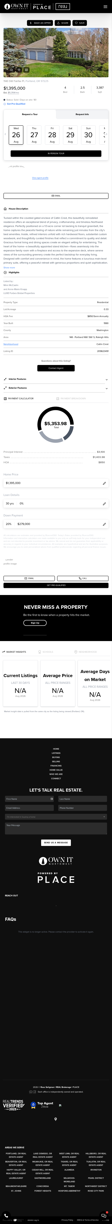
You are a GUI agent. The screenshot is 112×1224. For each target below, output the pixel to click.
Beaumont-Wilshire (16, 1186)
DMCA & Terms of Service (88, 1220)
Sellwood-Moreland (69, 1180)
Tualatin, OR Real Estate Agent (96, 1163)
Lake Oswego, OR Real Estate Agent (43, 1155)
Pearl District (96, 1178)
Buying (56, 757)
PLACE (76, 1087)
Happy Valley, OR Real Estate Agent (16, 1172)
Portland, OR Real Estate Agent (16, 1155)
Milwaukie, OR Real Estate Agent (42, 1163)
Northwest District (96, 1186)
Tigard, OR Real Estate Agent (69, 1163)
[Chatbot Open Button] (103, 1216)
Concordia (42, 1186)
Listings (56, 753)
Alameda (69, 1170)
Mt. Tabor (69, 1186)
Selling (56, 761)
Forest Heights (42, 1191)
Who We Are (56, 774)
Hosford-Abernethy (69, 1191)
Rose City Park (96, 1191)
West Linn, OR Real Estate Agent (69, 1155)
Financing (56, 766)
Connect (56, 778)
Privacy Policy (67, 1220)
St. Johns (16, 1191)
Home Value (56, 770)
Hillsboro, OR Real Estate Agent (96, 1155)
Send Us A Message (56, 842)
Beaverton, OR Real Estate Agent (16, 1163)
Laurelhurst (16, 1178)
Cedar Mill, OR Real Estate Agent (42, 1172)
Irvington (96, 1170)
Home (56, 749)
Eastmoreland (43, 1178)
